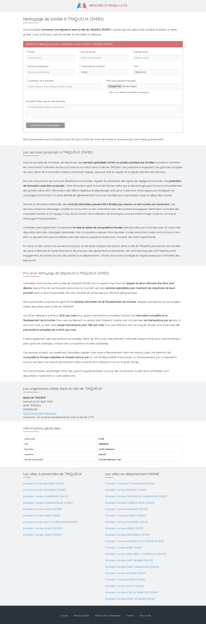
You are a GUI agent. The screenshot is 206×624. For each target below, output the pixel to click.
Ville (135, 66)
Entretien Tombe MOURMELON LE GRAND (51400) (134, 541)
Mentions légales (81, 615)
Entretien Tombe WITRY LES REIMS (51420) (130, 599)
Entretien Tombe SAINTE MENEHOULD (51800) (132, 567)
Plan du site (145, 615)
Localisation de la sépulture (40, 80)
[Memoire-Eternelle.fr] (103, 5)
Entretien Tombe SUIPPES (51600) (125, 579)
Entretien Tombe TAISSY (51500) (42, 535)
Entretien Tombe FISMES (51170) (124, 528)
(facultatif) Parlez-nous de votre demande (45, 101)
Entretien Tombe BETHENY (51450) (43, 483)
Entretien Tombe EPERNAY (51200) (125, 515)
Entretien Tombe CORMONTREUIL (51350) (48, 503)
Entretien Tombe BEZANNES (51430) (44, 490)
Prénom (30, 52)
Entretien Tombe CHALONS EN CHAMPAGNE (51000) (136, 496)
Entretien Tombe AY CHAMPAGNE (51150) (130, 483)
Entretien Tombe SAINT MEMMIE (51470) (129, 560)
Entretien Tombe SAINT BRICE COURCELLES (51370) (135, 554)
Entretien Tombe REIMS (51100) (41, 515)
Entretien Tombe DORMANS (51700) (126, 509)
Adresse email (140, 52)
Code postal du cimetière (92, 66)
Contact (130, 615)
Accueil (64, 615)
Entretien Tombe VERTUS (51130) (124, 586)
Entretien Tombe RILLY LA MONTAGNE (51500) (50, 522)
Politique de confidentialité (107, 615)
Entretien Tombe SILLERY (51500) (42, 528)
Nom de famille (87, 52)
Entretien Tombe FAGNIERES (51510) (126, 522)
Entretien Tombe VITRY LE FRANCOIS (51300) (131, 592)
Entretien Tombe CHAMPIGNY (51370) (45, 496)
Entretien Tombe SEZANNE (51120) (125, 573)
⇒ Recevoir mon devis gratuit (44, 125)
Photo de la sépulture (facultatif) (121, 80)
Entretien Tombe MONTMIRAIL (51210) (127, 535)
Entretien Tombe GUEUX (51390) (42, 509)
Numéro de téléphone (37, 66)
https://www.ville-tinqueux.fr (40, 413)
